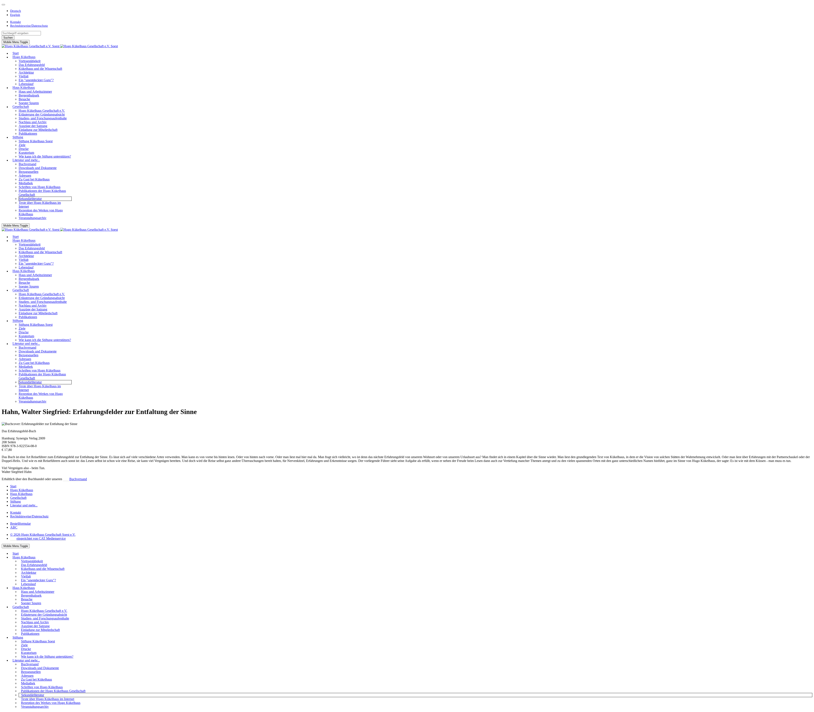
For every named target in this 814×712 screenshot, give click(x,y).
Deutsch (15, 11)
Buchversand (78, 479)
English (15, 15)
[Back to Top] (3, 4)
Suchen (8, 37)
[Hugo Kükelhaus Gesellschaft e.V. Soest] (60, 46)
